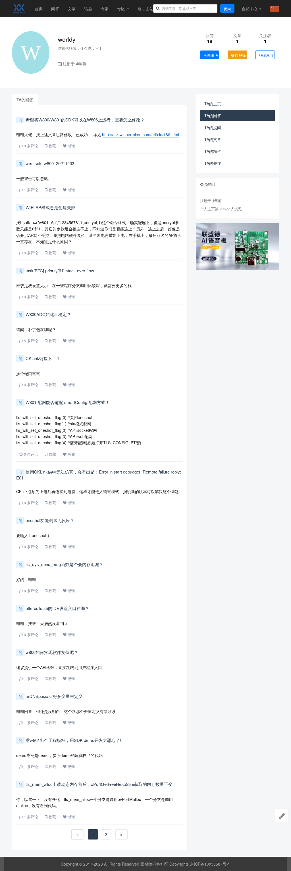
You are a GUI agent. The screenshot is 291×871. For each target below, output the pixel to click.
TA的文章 (212, 139)
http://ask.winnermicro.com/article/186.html (140, 134)
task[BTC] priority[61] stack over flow (56, 270)
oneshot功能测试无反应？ (46, 520)
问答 (55, 8)
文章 (72, 8)
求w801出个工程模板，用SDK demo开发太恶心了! (69, 740)
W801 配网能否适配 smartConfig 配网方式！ (64, 402)
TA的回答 (24, 99)
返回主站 (145, 8)
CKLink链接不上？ (39, 358)
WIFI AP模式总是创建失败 (46, 207)
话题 (88, 8)
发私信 (268, 54)
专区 (121, 8)
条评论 (31, 145)
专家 (105, 8)
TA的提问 (212, 127)
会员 (249, 8)
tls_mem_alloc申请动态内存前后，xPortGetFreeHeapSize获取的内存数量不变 (95, 784)
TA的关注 (212, 163)
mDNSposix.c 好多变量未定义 (50, 696)
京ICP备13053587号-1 (210, 864)
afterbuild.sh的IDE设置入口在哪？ (53, 608)
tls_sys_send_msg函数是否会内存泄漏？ (60, 564)
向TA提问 (240, 54)
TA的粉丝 (212, 151)
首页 (39, 8)
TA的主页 (212, 103)
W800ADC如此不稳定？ (44, 314)
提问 (227, 8)
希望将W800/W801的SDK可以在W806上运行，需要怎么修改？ (81, 120)
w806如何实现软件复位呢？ (48, 652)
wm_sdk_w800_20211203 (46, 163)
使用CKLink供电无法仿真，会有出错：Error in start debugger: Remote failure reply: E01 (98, 475)
